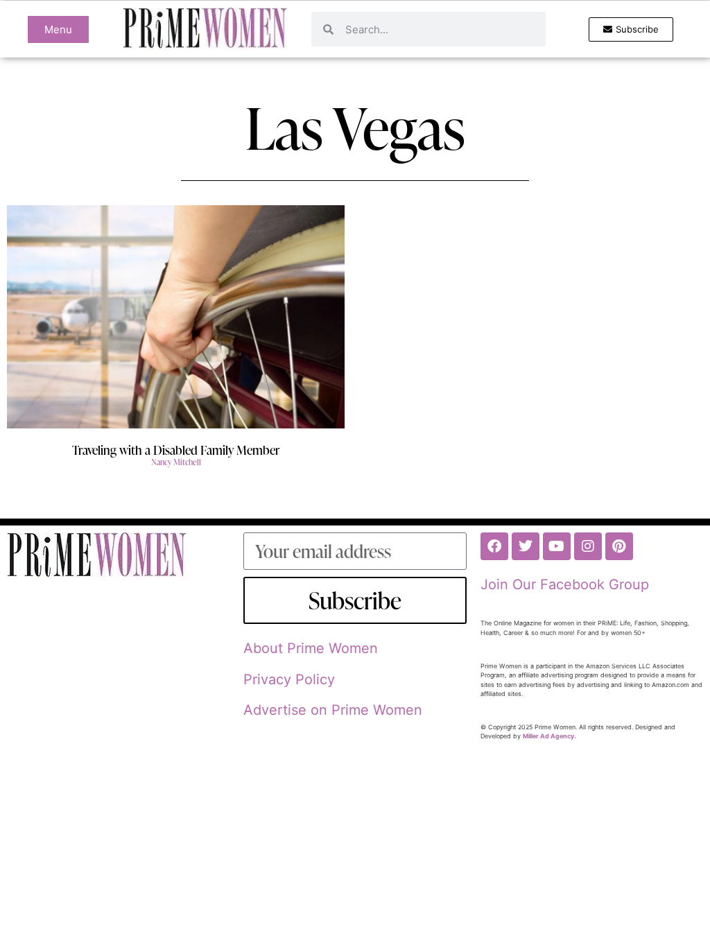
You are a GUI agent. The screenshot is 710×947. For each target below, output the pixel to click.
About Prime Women (310, 648)
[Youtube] (557, 546)
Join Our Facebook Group (564, 584)
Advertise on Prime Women (332, 710)
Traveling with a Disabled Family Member (175, 449)
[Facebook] (494, 546)
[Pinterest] (619, 546)
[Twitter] (525, 546)
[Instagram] (588, 546)
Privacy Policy (289, 679)
